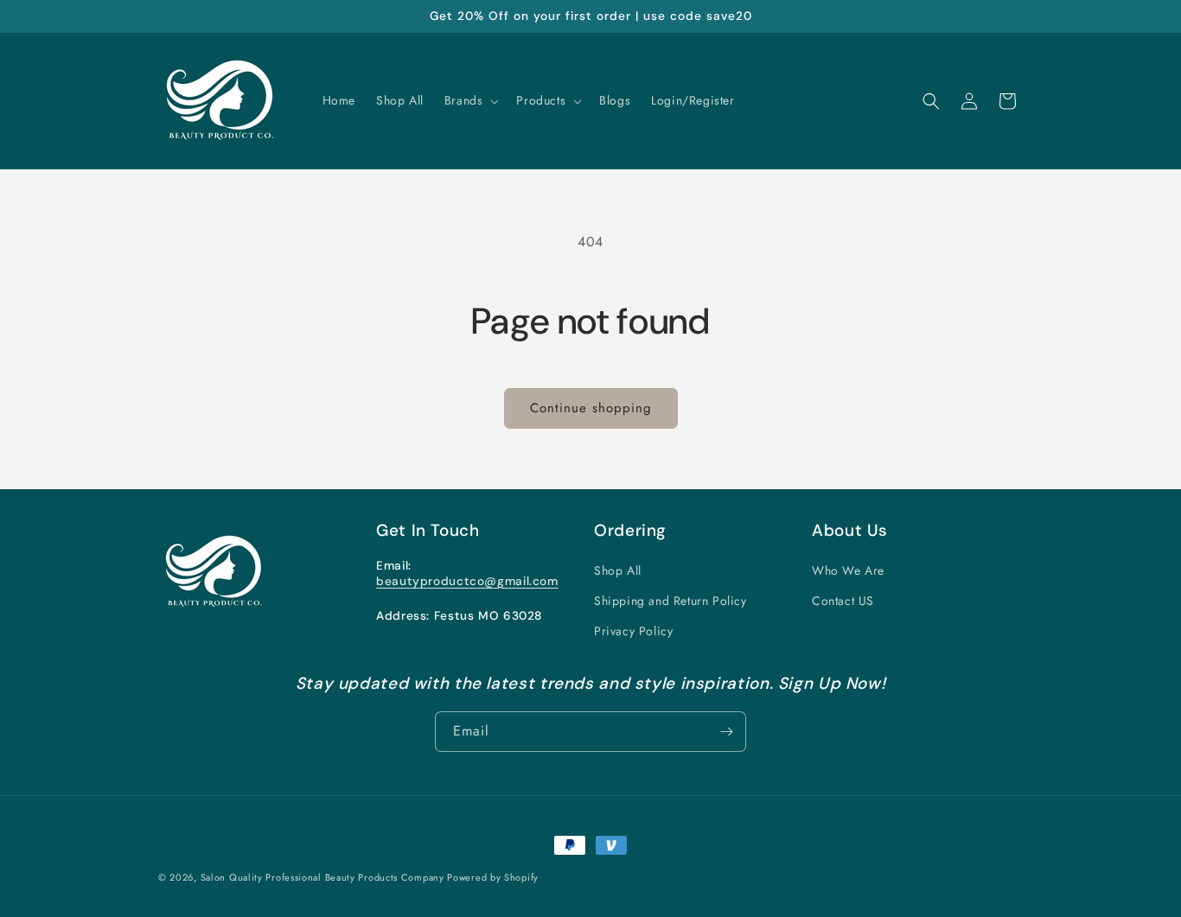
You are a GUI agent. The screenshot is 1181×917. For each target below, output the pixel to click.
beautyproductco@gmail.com (467, 581)
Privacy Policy (633, 631)
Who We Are (848, 570)
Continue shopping (591, 407)
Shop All (618, 570)
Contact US (843, 600)
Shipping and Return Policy (670, 600)
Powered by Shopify (493, 877)
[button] (470, 100)
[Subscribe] (726, 731)
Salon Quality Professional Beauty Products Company (324, 877)
